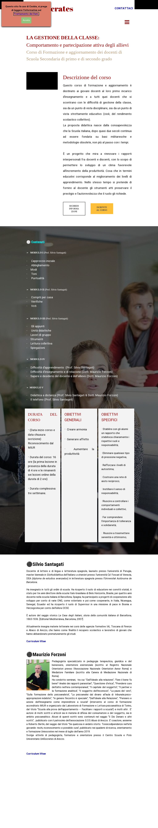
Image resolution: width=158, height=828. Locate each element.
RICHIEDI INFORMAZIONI (74, 208)
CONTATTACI (124, 8)
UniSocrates (51, 8)
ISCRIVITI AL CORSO (101, 208)
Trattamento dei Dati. (26, 13)
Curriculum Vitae (36, 641)
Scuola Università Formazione (52, 775)
